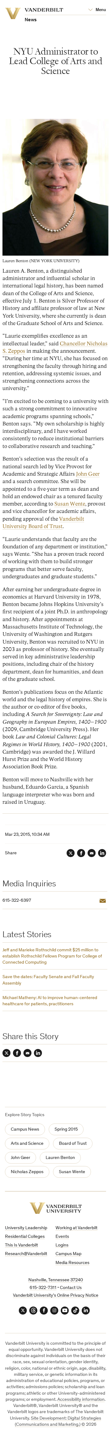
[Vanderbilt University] (56, 1208)
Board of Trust (73, 1143)
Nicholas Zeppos (27, 1172)
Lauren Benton (60, 1158)
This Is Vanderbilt (21, 1245)
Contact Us (71, 1288)
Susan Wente (69, 504)
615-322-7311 (43, 1288)
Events (62, 1236)
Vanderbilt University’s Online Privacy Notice (55, 1295)
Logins (62, 1245)
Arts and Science (27, 1143)
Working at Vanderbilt (76, 1228)
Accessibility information (81, 1399)
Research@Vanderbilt (26, 1254)
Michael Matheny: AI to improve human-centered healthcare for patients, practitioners (49, 1001)
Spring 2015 (66, 1129)
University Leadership (26, 1228)
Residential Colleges (25, 1236)
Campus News (25, 1129)
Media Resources (72, 1263)
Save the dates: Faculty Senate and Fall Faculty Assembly (48, 980)
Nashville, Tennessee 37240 (55, 1280)
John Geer (88, 474)
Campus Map (68, 1254)
